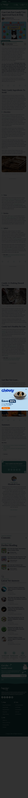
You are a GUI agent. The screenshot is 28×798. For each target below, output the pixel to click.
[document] (14, 399)
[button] (26, 389)
